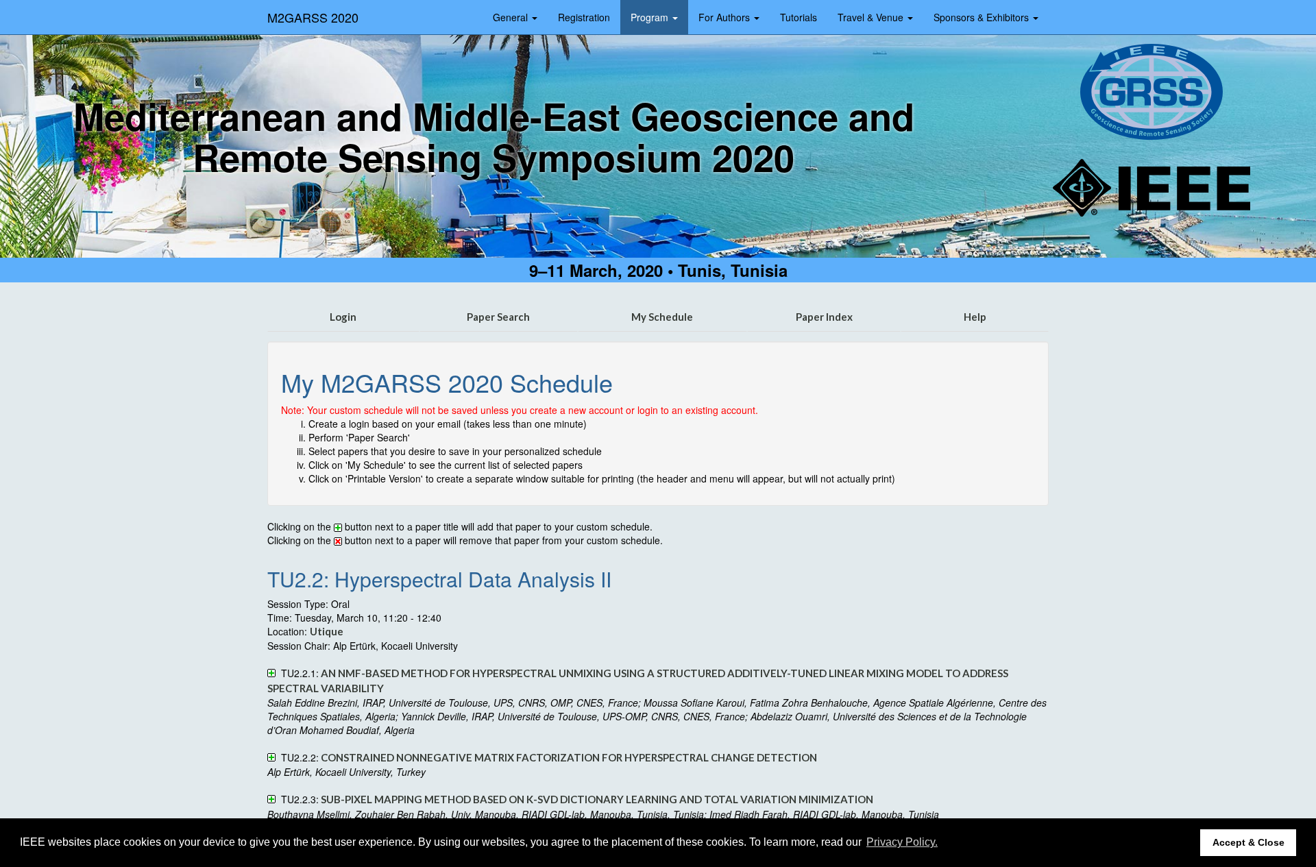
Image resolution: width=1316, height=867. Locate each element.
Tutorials (798, 17)
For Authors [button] (725, 17)
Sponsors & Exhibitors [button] (983, 17)
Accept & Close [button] (1248, 842)
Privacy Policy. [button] (902, 842)
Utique (326, 631)
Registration (584, 17)
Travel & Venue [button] (872, 17)
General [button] (512, 17)
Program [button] (651, 17)
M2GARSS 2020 (312, 17)
